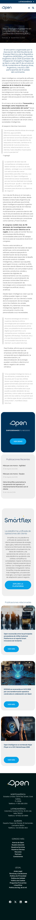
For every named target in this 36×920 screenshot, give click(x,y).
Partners (18, 854)
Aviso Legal (18, 871)
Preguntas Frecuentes (18, 883)
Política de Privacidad (18, 876)
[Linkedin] (20, 901)
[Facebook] (10, 901)
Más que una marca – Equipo (13, 474)
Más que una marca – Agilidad (14, 465)
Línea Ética (18, 885)
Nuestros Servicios (18, 847)
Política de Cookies (18, 880)
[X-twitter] (15, 901)
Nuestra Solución (18, 845)
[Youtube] (26, 901)
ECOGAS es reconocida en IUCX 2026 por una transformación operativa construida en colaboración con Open (18, 691)
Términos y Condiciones (18, 874)
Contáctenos (18, 856)
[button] (29, 8)
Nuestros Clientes (18, 849)
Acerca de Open (18, 842)
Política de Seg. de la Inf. (18, 887)
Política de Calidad (18, 878)
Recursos (18, 852)
